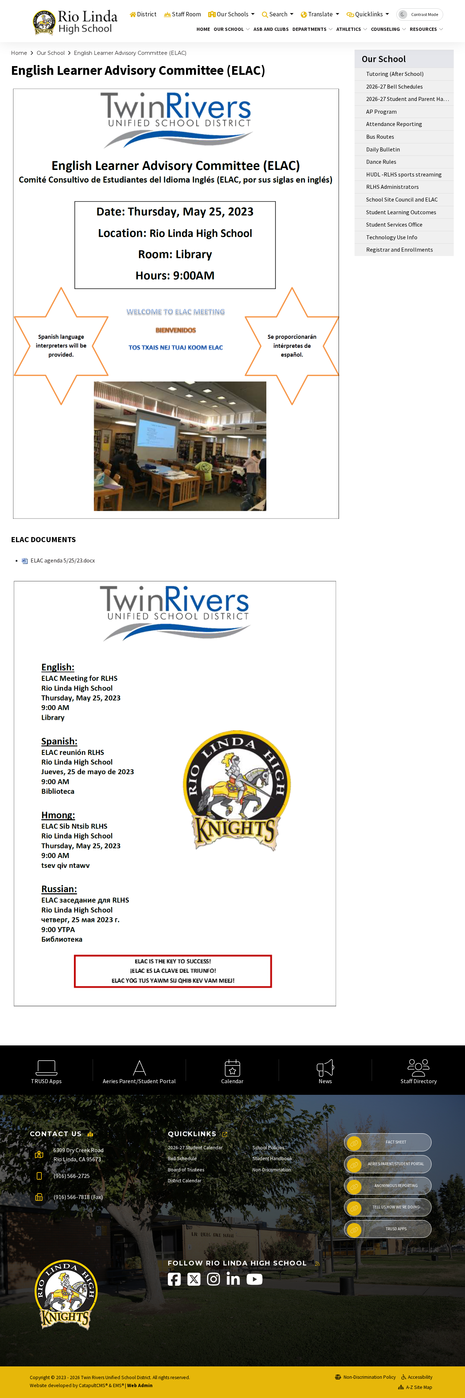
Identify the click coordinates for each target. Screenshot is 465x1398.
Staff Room (186, 14)
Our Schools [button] (233, 14)
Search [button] (278, 14)
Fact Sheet (396, 1142)
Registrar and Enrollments (399, 249)
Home (202, 29)
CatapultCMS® (93, 1385)
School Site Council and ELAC (402, 199)
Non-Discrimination (271, 1170)
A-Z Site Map (418, 1387)
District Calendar (184, 1181)
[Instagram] (214, 1283)
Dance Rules (381, 161)
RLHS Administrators (392, 186)
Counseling (385, 29)
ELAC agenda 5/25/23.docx (62, 560)
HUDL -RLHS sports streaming (404, 174)
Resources (423, 29)
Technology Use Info (391, 237)
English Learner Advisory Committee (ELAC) (130, 53)
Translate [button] (321, 14)
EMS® (118, 1385)
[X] (194, 1283)
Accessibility (420, 1377)
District (147, 14)
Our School (229, 29)
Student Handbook (272, 1158)
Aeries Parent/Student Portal (396, 1163)
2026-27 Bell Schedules (394, 86)
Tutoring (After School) (395, 73)
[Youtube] (254, 1283)
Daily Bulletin (383, 149)
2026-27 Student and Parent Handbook (410, 98)
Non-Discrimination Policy (369, 1377)
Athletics (348, 29)
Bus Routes (380, 136)
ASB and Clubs (269, 29)
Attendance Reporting (394, 123)
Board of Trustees (186, 1170)
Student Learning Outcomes (401, 212)
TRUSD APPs (396, 1228)
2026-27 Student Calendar (195, 1148)
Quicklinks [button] (369, 14)
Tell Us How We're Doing (396, 1207)
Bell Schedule (182, 1158)
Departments (309, 29)
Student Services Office (394, 224)
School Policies (268, 1148)
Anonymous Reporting (396, 1185)
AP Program (381, 111)
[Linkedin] (234, 1283)
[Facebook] (175, 1283)
